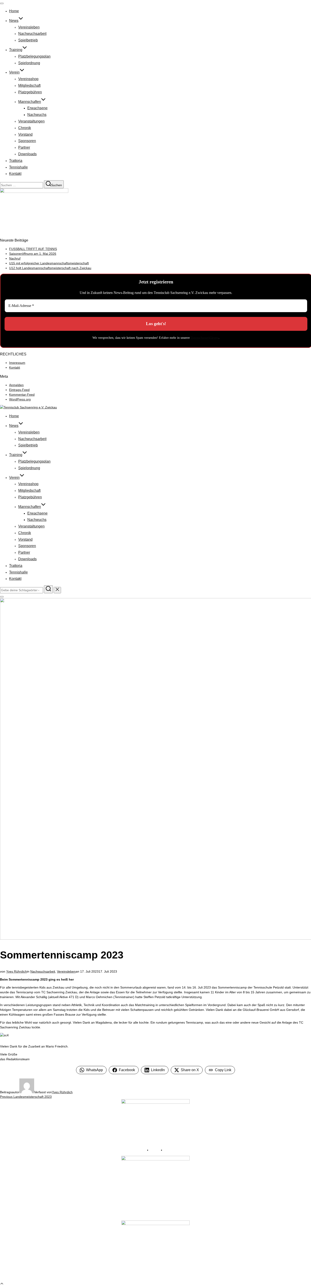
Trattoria (15, 161)
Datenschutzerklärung (205, 337)
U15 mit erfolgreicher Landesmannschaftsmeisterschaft (49, 263)
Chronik (24, 128)
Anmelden (16, 385)
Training (15, 50)
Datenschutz (172, 1150)
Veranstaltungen (31, 121)
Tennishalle (18, 167)
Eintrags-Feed (19, 390)
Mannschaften (29, 102)
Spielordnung (29, 63)
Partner (24, 147)
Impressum (17, 362)
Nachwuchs (36, 115)
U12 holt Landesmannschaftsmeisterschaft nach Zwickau (50, 268)
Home (14, 11)
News (13, 21)
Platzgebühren (30, 92)
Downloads (27, 154)
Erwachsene (37, 108)
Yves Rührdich (16, 971)
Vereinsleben (29, 27)
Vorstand (25, 134)
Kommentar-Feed (22, 394)
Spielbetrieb (28, 40)
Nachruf (14, 258)
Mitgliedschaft (29, 85)
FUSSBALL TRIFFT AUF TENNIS (33, 249)
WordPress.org (20, 399)
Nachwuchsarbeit (32, 34)
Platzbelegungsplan (34, 56)
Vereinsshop (28, 79)
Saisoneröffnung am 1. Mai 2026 (32, 253)
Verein (14, 72)
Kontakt (15, 174)
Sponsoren (27, 141)
